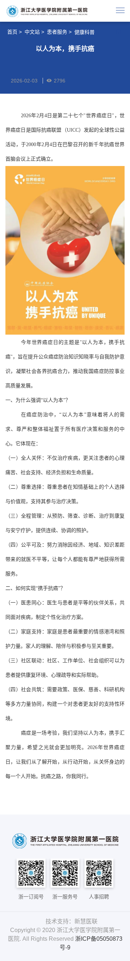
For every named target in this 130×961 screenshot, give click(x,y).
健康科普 (84, 32)
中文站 (32, 32)
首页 (12, 32)
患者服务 (57, 32)
